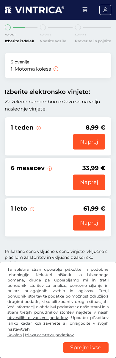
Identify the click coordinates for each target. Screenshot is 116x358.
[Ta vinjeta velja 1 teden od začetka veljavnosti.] (38, 127)
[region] (58, 353)
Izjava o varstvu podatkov (49, 335)
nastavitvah (18, 329)
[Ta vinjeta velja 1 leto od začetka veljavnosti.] (31, 208)
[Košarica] (84, 10)
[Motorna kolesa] (55, 69)
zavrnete (51, 323)
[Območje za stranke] (105, 10)
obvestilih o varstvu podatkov (37, 317)
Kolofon (14, 335)
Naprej (89, 141)
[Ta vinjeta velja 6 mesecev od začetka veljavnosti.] (49, 168)
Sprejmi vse (85, 347)
